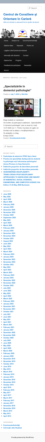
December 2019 (9, 358)
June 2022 (7, 290)
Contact (25, 55)
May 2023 (6, 267)
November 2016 (9, 408)
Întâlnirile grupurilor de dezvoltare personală (20, 166)
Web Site (25, 94)
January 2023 (8, 277)
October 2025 (8, 215)
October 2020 (8, 338)
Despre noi (15, 40)
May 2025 (6, 220)
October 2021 (8, 311)
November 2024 (9, 236)
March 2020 (7, 350)
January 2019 (8, 377)
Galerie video (8, 45)
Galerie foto (8, 60)
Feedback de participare (12, 65)
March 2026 (7, 202)
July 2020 (7, 340)
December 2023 (9, 259)
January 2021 (8, 330)
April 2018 (7, 387)
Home (6, 40)
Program (18, 60)
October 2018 (8, 385)
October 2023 (8, 264)
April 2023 (7, 269)
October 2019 (8, 364)
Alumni (6, 70)
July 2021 (7, 314)
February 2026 (8, 204)
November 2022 (9, 283)
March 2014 (7, 411)
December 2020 (9, 332)
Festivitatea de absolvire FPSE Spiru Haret (19, 156)
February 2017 (8, 400)
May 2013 (6, 413)
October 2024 (8, 238)
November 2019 (9, 361)
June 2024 (7, 243)
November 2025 (9, 212)
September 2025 (9, 217)
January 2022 (8, 303)
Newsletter (27, 65)
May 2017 (6, 392)
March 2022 (7, 298)
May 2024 (6, 246)
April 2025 (7, 222)
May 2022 (6, 293)
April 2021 (7, 322)
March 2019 (7, 371)
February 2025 (8, 228)
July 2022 (7, 288)
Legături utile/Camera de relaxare (15, 50)
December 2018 (9, 379)
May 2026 (6, 196)
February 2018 (8, 390)
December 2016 (9, 405)
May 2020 (6, 345)
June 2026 (7, 194)
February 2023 (8, 275)
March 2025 (7, 225)
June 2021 (7, 317)
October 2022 (8, 285)
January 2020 (8, 356)
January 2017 (8, 403)
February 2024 (8, 254)
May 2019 (6, 369)
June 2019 (7, 366)
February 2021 (8, 327)
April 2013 (7, 416)
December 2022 (9, 280)
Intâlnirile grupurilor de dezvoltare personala (20, 169)
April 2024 (7, 249)
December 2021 (9, 306)
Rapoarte (20, 45)
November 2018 (9, 382)
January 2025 (8, 230)
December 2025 (9, 210)
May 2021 (6, 319)
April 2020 (7, 348)
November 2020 (9, 335)
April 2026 (7, 199)
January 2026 (8, 207)
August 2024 (8, 241)
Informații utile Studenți (12, 55)
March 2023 (7, 272)
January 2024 (8, 257)
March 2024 (7, 251)
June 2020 (7, 343)
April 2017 (7, 395)
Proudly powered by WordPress (22, 437)
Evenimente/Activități (30, 40)
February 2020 (8, 353)
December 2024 (9, 233)
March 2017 (7, 398)
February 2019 (8, 374)
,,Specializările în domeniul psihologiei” (17, 88)
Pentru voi (30, 45)
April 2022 (7, 296)
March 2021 (7, 324)
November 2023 (9, 262)
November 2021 (9, 309)
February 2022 (8, 301)
